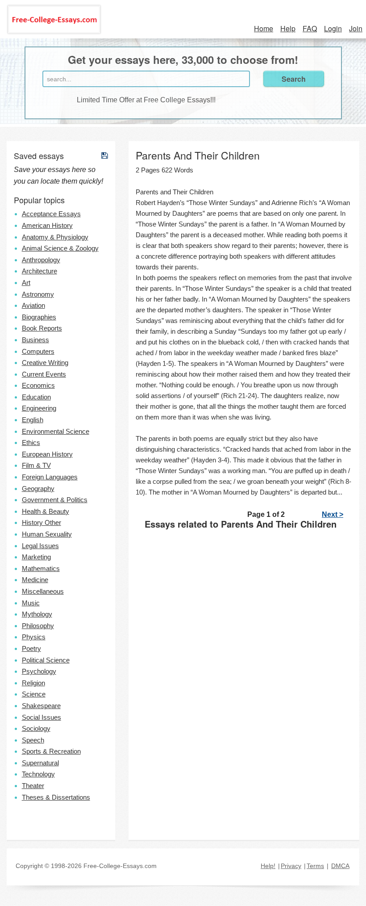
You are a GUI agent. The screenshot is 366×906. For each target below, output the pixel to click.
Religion (33, 683)
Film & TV (36, 465)
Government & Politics (54, 499)
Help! (268, 865)
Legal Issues (40, 545)
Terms (315, 865)
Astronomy (38, 294)
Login (333, 28)
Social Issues (41, 717)
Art (26, 282)
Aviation (33, 305)
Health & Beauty (45, 511)
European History (47, 454)
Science (34, 694)
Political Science (46, 660)
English (32, 420)
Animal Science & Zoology (60, 248)
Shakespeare (41, 705)
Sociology (36, 728)
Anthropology (41, 260)
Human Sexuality (47, 534)
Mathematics (41, 568)
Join (355, 28)
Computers (38, 351)
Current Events (44, 374)
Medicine (35, 579)
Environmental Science (55, 431)
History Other (41, 522)
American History (47, 225)
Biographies (39, 317)
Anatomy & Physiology (55, 237)
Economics (38, 385)
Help (287, 28)
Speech (33, 740)
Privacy (291, 865)
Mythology (37, 614)
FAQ (310, 28)
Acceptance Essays (51, 214)
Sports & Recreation (51, 751)
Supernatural (40, 763)
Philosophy (38, 625)
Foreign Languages (50, 477)
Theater (33, 785)
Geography (38, 488)
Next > (332, 514)
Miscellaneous (43, 591)
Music (31, 603)
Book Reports (42, 328)
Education (36, 397)
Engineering (39, 408)
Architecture (39, 271)
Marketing (36, 557)
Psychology (39, 671)
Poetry (31, 648)
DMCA (340, 865)
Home (263, 28)
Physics (34, 637)
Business (35, 340)
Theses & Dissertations (56, 797)
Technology (38, 774)
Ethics (31, 442)
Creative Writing (45, 362)
